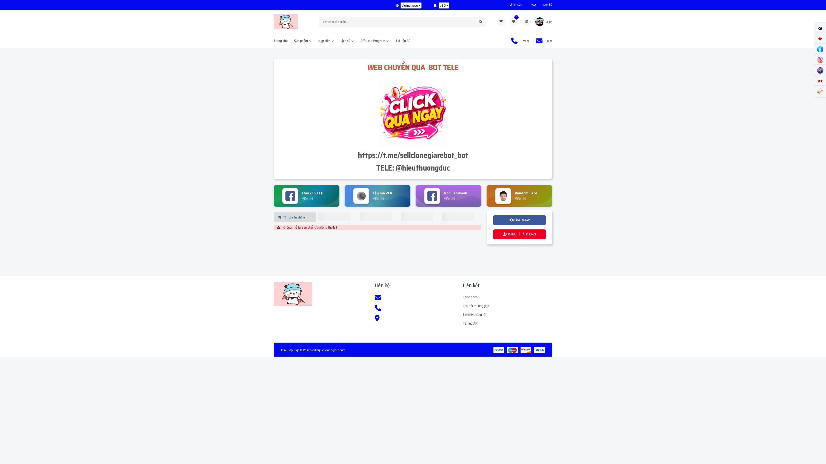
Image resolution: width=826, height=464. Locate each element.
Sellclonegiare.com (333, 350)
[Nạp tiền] (526, 21)
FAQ (533, 4)
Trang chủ (281, 40)
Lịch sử (345, 40)
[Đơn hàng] (501, 21)
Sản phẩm (301, 40)
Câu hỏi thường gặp (476, 305)
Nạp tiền (324, 40)
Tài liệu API (403, 40)
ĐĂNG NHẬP (521, 220)
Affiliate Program (373, 40)
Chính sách (516, 4)
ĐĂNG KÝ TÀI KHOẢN (521, 234)
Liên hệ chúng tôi (474, 314)
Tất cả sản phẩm (294, 217)
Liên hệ (547, 4)
